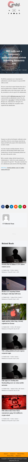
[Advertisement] (14, 30)
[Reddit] (16, 206)
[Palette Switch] (9, 10)
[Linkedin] (17, 13)
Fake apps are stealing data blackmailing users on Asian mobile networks (13, 382)
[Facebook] (9, 13)
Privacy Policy (10, 455)
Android (12, 388)
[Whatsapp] (20, 206)
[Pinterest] (24, 206)
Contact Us (12, 453)
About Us (6, 453)
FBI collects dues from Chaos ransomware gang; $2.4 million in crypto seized (12, 413)
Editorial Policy (20, 453)
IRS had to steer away (16, 96)
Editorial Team (14, 68)
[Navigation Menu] (14, 10)
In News (12, 270)
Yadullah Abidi (6, 270)
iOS (15, 327)
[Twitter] (11, 13)
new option (11, 100)
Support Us (18, 455)
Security (16, 270)
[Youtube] (14, 13)
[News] (19, 13)
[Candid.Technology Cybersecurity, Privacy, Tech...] (14, 4)
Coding (12, 297)
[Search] (19, 10)
